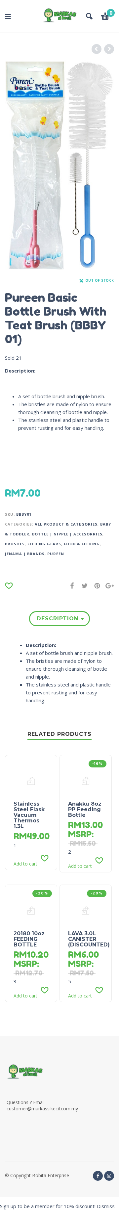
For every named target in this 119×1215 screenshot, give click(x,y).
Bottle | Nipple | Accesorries (67, 533)
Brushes (15, 543)
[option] (59, 165)
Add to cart (25, 864)
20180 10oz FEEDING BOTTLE (29, 939)
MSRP (80, 834)
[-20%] (31, 910)
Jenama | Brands (25, 553)
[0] (105, 17)
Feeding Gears (44, 543)
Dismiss (106, 1206)
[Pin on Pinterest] (95, 585)
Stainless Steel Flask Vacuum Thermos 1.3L (29, 815)
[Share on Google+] (107, 585)
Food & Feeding (82, 543)
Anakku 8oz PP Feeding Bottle (84, 809)
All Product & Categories (66, 524)
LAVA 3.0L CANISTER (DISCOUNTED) (89, 939)
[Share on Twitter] (82, 585)
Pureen (55, 553)
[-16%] (85, 780)
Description (57, 618)
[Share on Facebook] (70, 585)
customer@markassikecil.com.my (42, 1108)
